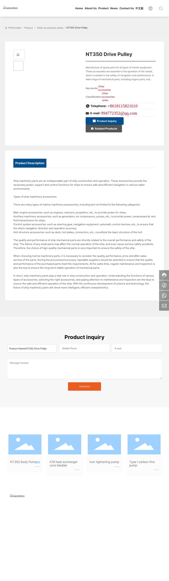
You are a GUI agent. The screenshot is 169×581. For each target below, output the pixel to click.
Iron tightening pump (104, 462)
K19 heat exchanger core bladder (64, 463)
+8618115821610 (122, 106)
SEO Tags (72, 575)
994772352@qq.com (119, 113)
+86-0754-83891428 (125, 519)
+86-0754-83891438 (125, 523)
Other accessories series (50, 27)
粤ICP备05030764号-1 (21, 575)
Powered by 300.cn (54, 575)
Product (28, 27)
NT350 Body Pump (23, 462)
